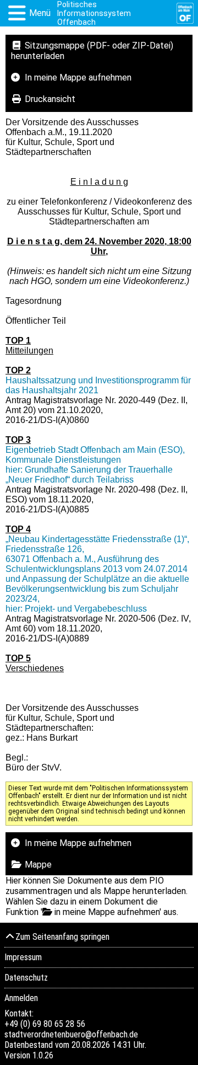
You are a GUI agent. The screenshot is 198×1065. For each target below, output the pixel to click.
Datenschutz (26, 977)
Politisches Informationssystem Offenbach (94, 13)
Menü (40, 13)
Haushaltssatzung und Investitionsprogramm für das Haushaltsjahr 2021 (98, 385)
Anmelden (21, 998)
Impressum (23, 957)
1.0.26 (42, 1055)
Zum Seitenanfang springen (62, 937)
